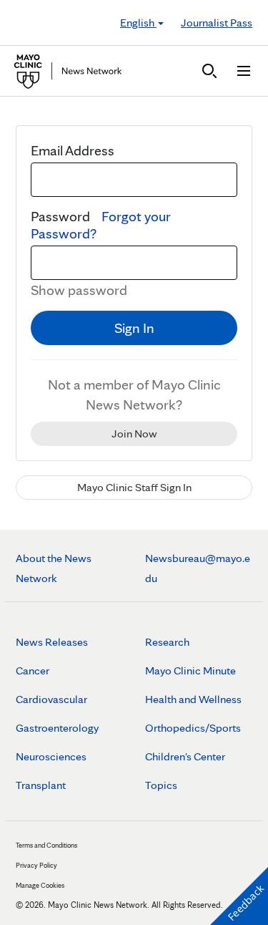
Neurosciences (51, 756)
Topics (161, 785)
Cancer (32, 670)
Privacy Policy (36, 865)
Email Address (72, 150)
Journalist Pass (216, 22)
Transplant (41, 785)
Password (101, 225)
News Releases (52, 642)
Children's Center (185, 756)
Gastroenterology (57, 728)
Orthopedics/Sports (193, 728)
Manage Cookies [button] (40, 885)
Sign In (134, 327)
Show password (79, 290)
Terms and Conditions (46, 845)
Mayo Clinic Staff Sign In (134, 487)
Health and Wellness (193, 699)
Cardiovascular (51, 699)
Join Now (134, 433)
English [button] (138, 22)
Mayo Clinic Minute (190, 670)
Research (167, 642)
